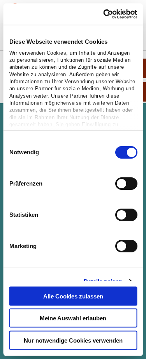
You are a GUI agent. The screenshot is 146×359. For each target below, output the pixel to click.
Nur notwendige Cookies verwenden (73, 340)
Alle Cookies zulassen (73, 296)
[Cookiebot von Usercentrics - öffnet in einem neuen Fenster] (104, 14)
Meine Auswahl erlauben (73, 318)
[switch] (126, 183)
